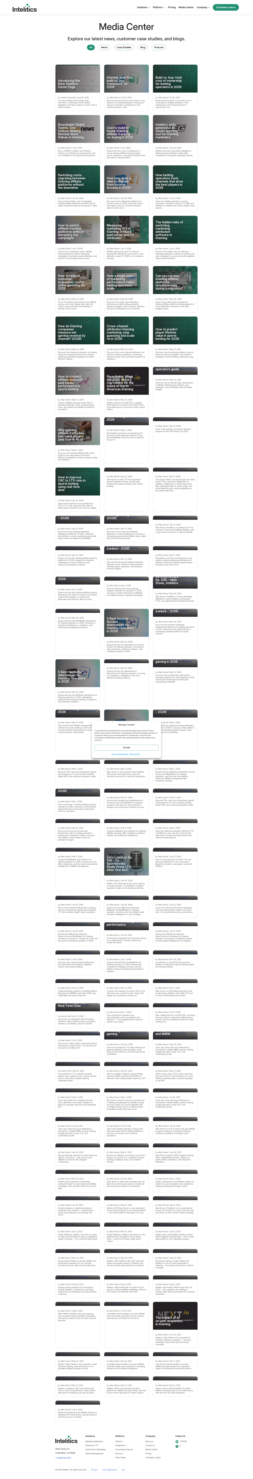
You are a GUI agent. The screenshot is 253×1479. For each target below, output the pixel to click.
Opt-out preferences (120, 754)
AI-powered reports (124, 1449)
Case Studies (124, 47)
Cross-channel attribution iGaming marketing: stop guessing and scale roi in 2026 (120, 332)
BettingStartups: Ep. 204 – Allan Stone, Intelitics (167, 580)
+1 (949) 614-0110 (63, 1458)
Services (119, 1453)
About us (149, 1441)
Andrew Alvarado (68, 97)
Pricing (172, 7)
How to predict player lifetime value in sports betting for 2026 (167, 334)
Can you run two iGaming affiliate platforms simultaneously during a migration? (169, 282)
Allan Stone (114, 97)
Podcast (159, 47)
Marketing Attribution (94, 1441)
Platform (157, 7)
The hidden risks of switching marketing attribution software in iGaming (169, 230)
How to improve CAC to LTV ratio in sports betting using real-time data (72, 484)
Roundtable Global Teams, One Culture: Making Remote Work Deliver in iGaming (71, 131)
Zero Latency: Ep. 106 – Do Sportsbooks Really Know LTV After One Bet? (119, 864)
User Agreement (110, 1470)
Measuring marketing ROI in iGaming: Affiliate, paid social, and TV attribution (120, 232)
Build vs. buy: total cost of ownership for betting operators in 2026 (168, 82)
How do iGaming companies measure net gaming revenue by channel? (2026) (72, 332)
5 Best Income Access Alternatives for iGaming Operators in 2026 (120, 625)
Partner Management (94, 1453)
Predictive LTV (91, 1445)
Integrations (120, 1445)
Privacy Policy (134, 754)
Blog (142, 47)
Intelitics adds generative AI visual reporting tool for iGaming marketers (167, 131)
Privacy (94, 1470)
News (104, 47)
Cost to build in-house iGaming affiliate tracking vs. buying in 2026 (120, 132)
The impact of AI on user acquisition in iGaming (169, 1321)
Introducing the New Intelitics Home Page (69, 84)
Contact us (150, 1445)
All (90, 47)
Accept (126, 747)
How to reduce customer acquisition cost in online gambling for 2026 (71, 282)
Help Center (120, 1457)
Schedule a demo (225, 7)
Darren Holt (66, 1016)
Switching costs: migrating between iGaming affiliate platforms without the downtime (71, 181)
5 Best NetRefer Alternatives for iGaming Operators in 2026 (71, 677)
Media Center (186, 7)
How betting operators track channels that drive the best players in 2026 (169, 181)
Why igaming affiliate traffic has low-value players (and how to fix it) (71, 434)
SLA (123, 1470)
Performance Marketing (95, 1449)
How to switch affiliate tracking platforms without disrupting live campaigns (71, 232)
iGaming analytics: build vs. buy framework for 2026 (120, 82)
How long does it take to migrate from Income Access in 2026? (119, 183)
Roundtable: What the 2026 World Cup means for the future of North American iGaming (120, 383)
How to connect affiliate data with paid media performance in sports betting (70, 383)
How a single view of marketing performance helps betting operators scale (120, 282)
